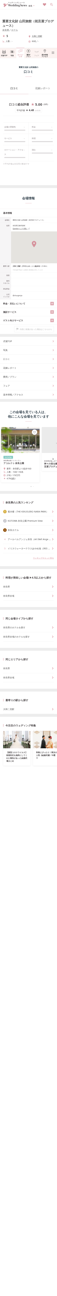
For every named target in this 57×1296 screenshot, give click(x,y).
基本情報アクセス (45, 56)
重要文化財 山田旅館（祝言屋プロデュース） (28, 23)
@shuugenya (17, 295)
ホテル (14, 29)
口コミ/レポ (20, 56)
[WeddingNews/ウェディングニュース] (15, 5)
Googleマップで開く (20, 228)
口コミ (14, 88)
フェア (36, 55)
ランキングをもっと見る (43, 558)
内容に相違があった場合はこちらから (36, 329)
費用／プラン (9, 376)
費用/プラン (28, 56)
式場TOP (4, 55)
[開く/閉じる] (52, 303)
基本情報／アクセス (13, 394)
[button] (28, 486)
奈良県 (5, 29)
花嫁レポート (42, 88)
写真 (12, 55)
